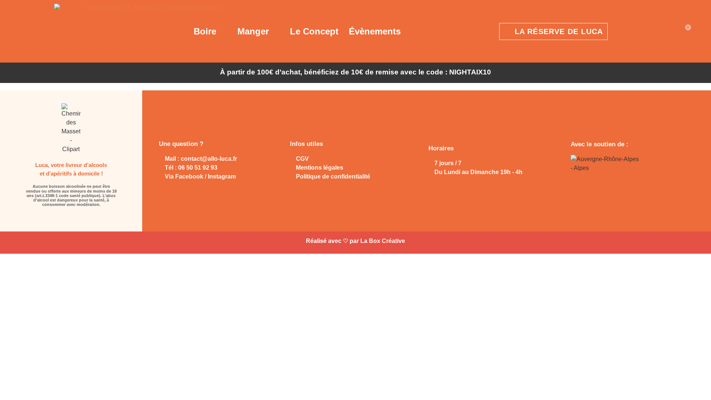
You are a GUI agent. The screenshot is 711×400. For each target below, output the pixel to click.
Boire (205, 31)
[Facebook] (64, 218)
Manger (253, 31)
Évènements (375, 31)
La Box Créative (382, 241)
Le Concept (314, 31)
